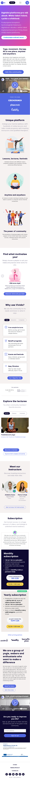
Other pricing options (15, 635)
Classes (14, 413)
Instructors (13, 320)
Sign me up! (15, 735)
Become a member (11, 450)
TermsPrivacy (15, 767)
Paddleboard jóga (8, 435)
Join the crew (9, 690)
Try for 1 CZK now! (14, 584)
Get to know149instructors (15, 507)
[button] (12, 2)
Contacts (15, 770)
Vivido (15, 764)
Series (7, 413)
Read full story (9, 686)
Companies (21, 320)
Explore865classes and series (15, 454)
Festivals (22, 413)
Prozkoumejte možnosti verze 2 (13, 37)
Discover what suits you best (14, 294)
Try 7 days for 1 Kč (15, 378)
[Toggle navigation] (20, 2)
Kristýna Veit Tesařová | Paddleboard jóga (13, 437)
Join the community (13, 72)
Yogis (7, 320)
